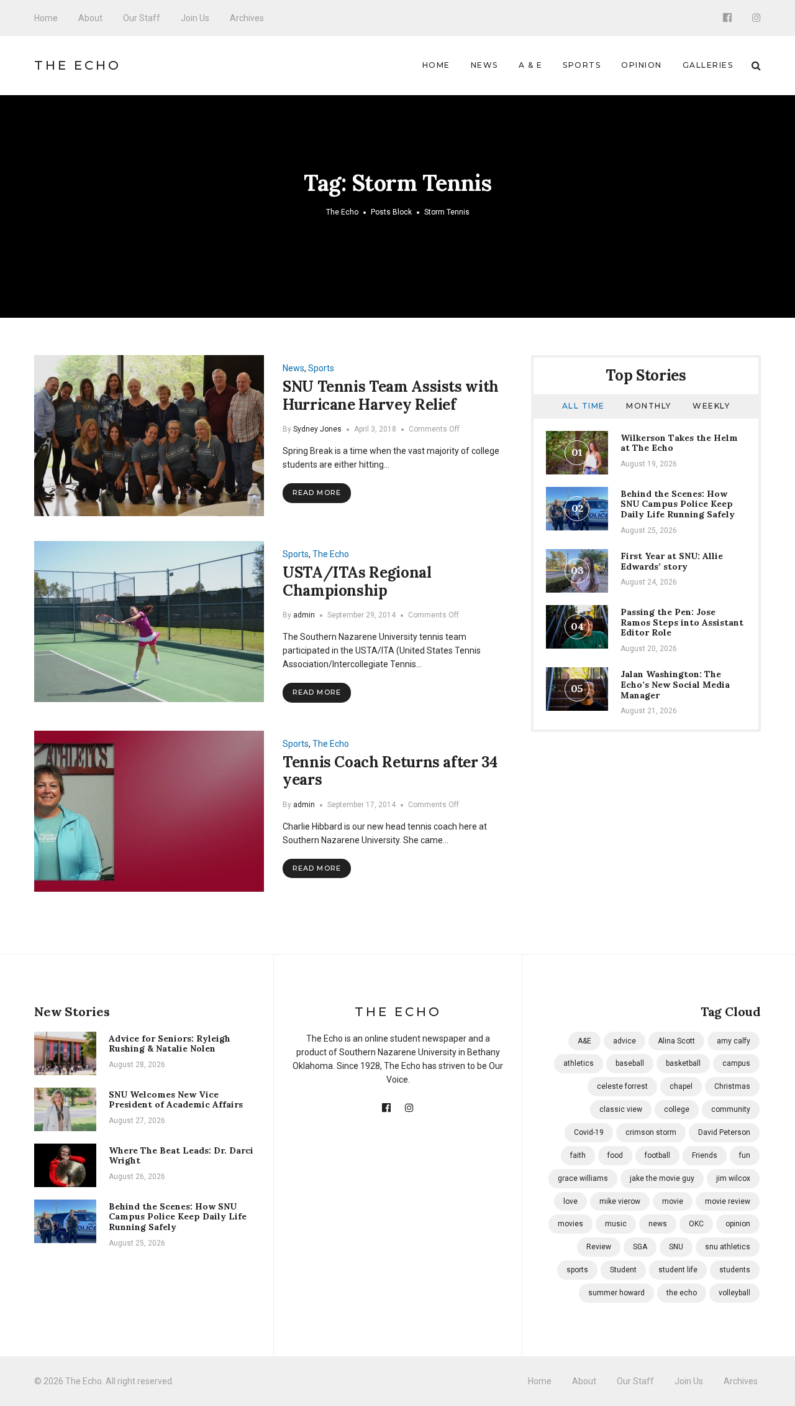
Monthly (648, 405)
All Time (583, 405)
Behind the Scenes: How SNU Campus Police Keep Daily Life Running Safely (677, 504)
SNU (676, 1246)
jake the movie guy (662, 1178)
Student (623, 1269)
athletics (578, 1063)
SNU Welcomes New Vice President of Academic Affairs (176, 1100)
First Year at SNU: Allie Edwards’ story (671, 561)
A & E (531, 65)
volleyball (734, 1292)
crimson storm (650, 1132)
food (615, 1155)
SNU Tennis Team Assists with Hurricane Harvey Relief (391, 395)
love (570, 1201)
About (90, 18)
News (484, 65)
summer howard (616, 1292)
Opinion (641, 65)
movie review (727, 1201)
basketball (683, 1063)
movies (570, 1223)
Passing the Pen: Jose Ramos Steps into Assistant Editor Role (681, 622)
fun (744, 1155)
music (616, 1223)
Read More (317, 492)
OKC (696, 1223)
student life (677, 1269)
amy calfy (733, 1041)
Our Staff (141, 18)
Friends (704, 1155)
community (730, 1109)
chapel (681, 1086)
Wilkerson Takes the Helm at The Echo (679, 443)
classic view (620, 1109)
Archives (247, 18)
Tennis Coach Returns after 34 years (390, 771)
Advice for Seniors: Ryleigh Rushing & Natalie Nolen (169, 1044)
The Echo (77, 65)
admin (304, 615)
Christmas (732, 1086)
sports (577, 1269)
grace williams (583, 1178)
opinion (737, 1223)
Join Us (195, 18)
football (657, 1155)
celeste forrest (622, 1086)
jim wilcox (733, 1178)
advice (624, 1041)
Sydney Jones (317, 429)
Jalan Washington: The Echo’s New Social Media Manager (675, 684)
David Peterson (724, 1132)
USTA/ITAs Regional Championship (357, 581)
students (734, 1269)
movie (672, 1201)
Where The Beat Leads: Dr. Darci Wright (181, 1156)
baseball (630, 1063)
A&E (584, 1041)
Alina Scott (676, 1041)
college (676, 1109)
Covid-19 (589, 1132)
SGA (640, 1246)
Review (598, 1246)
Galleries (708, 65)
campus (736, 1063)
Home (46, 18)
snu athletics (727, 1246)
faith (578, 1155)
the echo (681, 1292)
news (657, 1223)
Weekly (711, 405)
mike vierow (619, 1201)
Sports (582, 65)
